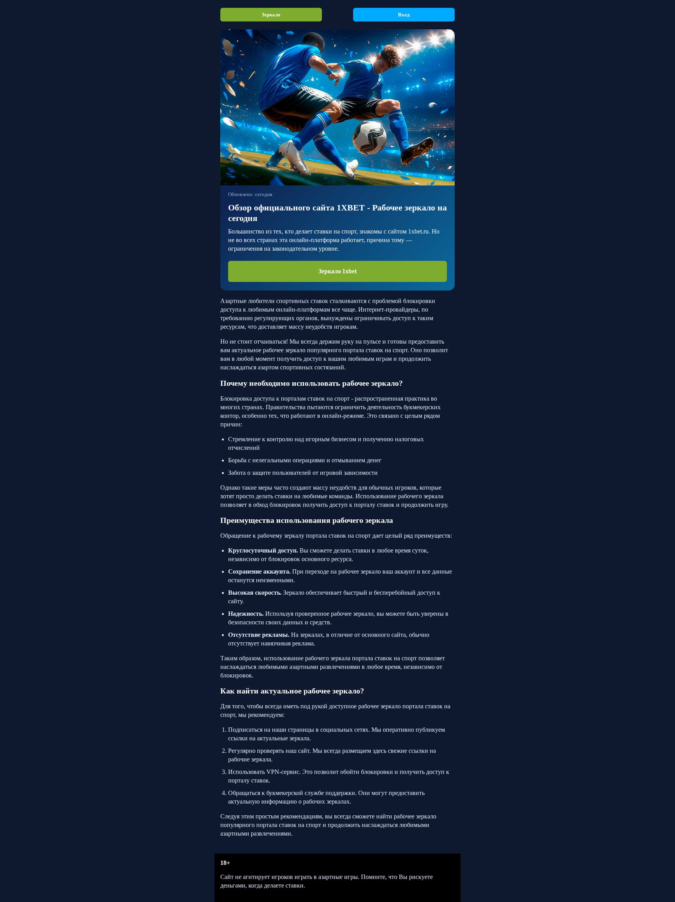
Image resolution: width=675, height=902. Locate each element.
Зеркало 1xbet (337, 271)
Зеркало (271, 15)
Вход (404, 15)
